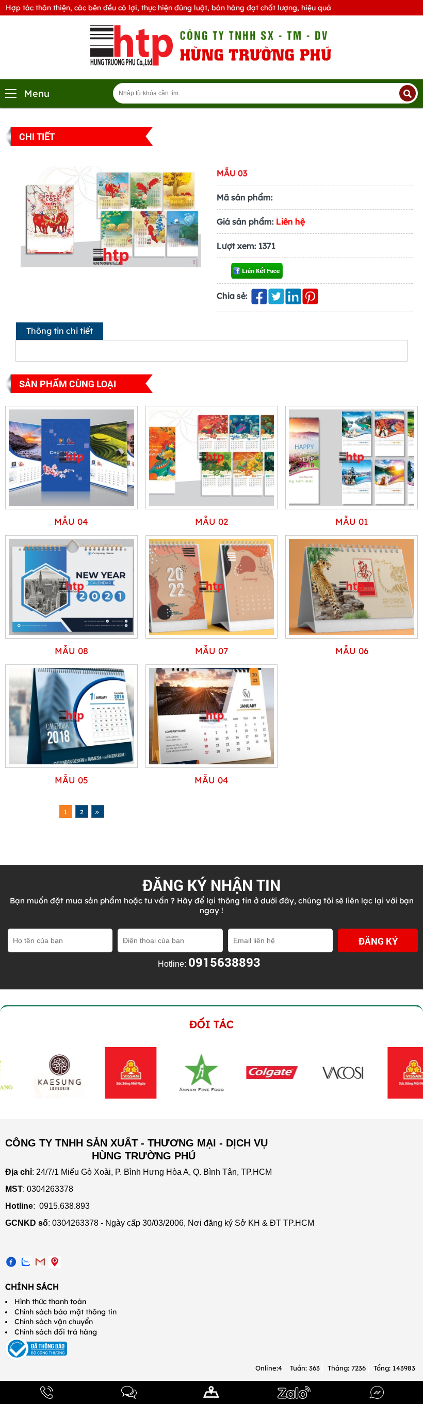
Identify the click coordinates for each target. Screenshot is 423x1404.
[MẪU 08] (71, 636)
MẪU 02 (211, 521)
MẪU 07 (211, 650)
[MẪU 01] (351, 507)
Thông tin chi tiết (59, 331)
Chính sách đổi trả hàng (55, 1332)
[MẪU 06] (351, 636)
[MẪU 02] (211, 507)
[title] (46, 1392)
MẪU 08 (71, 650)
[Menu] (11, 93)
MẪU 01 (351, 521)
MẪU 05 (71, 780)
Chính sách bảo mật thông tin (65, 1311)
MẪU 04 (71, 521)
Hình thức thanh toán (50, 1301)
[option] (35, 1073)
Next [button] (406, 1073)
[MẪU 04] (71, 507)
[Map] (211, 1392)
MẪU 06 (351, 650)
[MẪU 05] (71, 765)
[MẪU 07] (211, 636)
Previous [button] (12, 1073)
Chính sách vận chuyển (53, 1321)
